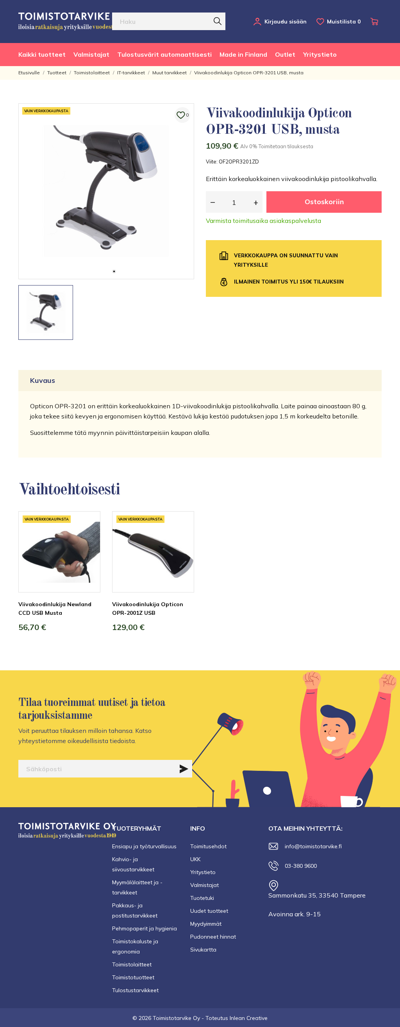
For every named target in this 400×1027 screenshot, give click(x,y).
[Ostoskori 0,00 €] (376, 21)
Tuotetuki (202, 897)
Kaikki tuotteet (42, 54)
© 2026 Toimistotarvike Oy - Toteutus (181, 1018)
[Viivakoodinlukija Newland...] (88, 540)
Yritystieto (320, 54)
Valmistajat (91, 54)
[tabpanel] (106, 191)
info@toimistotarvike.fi (313, 846)
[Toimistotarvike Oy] (73, 22)
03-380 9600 (301, 866)
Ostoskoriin (324, 201)
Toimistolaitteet (132, 964)
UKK (195, 859)
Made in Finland (243, 54)
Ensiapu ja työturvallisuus (144, 846)
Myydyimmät (205, 923)
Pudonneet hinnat (213, 936)
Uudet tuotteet (209, 910)
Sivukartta (203, 949)
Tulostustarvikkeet (135, 990)
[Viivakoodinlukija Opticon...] (182, 540)
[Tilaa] (184, 769)
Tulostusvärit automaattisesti (164, 54)
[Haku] (217, 21)
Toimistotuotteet (133, 977)
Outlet (285, 54)
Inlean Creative (249, 1018)
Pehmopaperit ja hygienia (144, 928)
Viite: (212, 161)
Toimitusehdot (208, 846)
